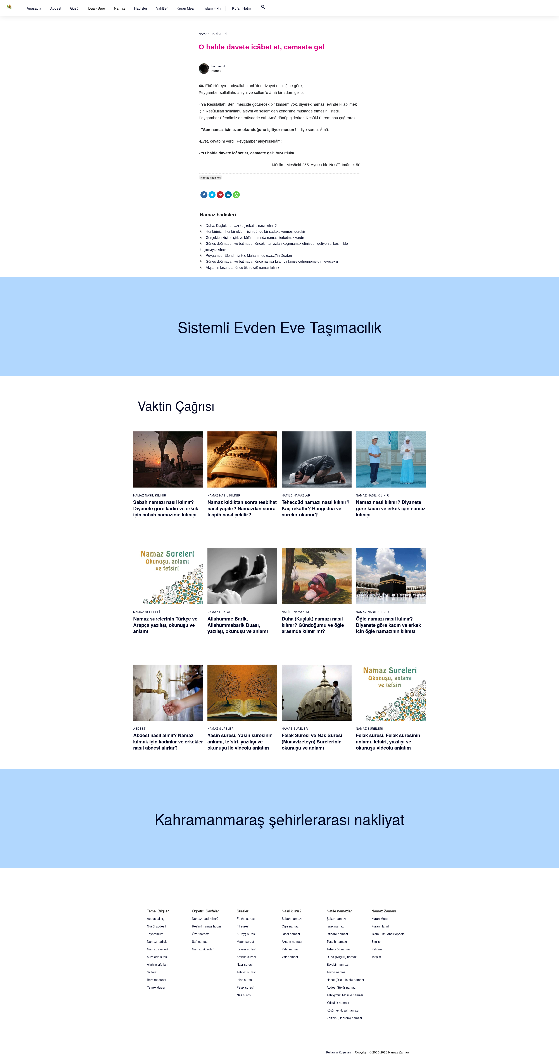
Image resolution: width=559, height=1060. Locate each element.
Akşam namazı (292, 941)
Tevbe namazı (336, 972)
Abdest (55, 8)
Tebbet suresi (246, 972)
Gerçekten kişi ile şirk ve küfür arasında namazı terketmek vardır (255, 238)
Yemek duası (156, 987)
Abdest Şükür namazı (341, 987)
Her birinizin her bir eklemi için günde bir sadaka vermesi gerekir (255, 231)
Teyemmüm (155, 934)
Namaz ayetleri (157, 949)
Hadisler (140, 8)
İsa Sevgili (218, 66)
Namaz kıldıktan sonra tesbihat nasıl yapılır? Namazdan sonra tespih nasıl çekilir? (242, 508)
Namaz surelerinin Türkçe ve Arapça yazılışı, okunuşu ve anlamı (165, 624)
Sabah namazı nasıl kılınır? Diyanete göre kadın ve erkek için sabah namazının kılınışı (165, 508)
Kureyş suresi (246, 934)
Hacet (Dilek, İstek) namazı (345, 979)
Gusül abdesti (156, 926)
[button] (34, 8)
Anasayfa (34, 8)
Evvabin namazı (338, 964)
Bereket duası (156, 979)
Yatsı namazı (290, 949)
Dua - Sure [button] (96, 8)
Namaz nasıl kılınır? (205, 918)
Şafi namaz (199, 941)
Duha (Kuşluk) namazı (342, 957)
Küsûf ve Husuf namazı (343, 1010)
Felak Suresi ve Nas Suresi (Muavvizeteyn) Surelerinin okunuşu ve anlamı (312, 741)
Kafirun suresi (246, 957)
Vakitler (162, 8)
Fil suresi (243, 926)
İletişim (376, 957)
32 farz (152, 972)
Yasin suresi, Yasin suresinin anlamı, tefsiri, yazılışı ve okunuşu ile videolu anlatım (240, 741)
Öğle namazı (290, 926)
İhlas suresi (244, 979)
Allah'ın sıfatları (157, 964)
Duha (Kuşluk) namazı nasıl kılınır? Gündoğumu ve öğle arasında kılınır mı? (313, 624)
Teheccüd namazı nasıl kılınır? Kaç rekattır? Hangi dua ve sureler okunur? (315, 508)
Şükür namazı (336, 918)
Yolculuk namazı (338, 1002)
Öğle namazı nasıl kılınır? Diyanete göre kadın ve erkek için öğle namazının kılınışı (388, 624)
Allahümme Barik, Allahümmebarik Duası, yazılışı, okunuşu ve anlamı (237, 624)
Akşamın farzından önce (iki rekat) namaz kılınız (242, 267)
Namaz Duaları (219, 612)
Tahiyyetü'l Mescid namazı (345, 995)
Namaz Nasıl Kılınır (149, 495)
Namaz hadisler (158, 941)
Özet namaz (200, 934)
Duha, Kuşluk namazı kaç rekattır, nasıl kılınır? (241, 226)
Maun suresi (245, 941)
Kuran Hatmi (242, 8)
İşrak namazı (335, 926)
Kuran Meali (186, 8)
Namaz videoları (203, 949)
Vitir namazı (290, 957)
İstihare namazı (337, 934)
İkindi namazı (291, 934)
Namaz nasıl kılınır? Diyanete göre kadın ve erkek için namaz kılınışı (391, 508)
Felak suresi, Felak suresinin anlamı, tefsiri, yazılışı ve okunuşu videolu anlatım (388, 741)
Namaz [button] (119, 8)
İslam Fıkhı (212, 8)
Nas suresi (244, 995)
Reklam (376, 949)
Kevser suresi (246, 949)
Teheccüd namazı (339, 949)
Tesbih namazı (337, 941)
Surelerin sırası (157, 957)
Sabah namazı (292, 918)
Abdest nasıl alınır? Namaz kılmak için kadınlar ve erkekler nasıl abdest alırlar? (168, 741)
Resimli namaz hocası (207, 926)
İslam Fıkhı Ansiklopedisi (388, 934)
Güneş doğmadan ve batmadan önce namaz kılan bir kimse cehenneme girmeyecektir (272, 261)
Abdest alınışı (156, 918)
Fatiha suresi (246, 918)
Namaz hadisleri (213, 34)
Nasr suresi (244, 964)
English (376, 941)
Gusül (74, 8)
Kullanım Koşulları (338, 1052)
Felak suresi (245, 987)
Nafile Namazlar (296, 495)
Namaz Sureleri (146, 612)
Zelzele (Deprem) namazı (344, 1018)
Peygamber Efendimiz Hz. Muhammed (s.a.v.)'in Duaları (249, 255)
